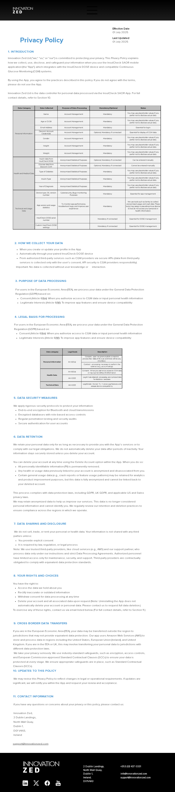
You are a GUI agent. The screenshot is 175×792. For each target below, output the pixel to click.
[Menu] (92, 10)
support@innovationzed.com (30, 743)
